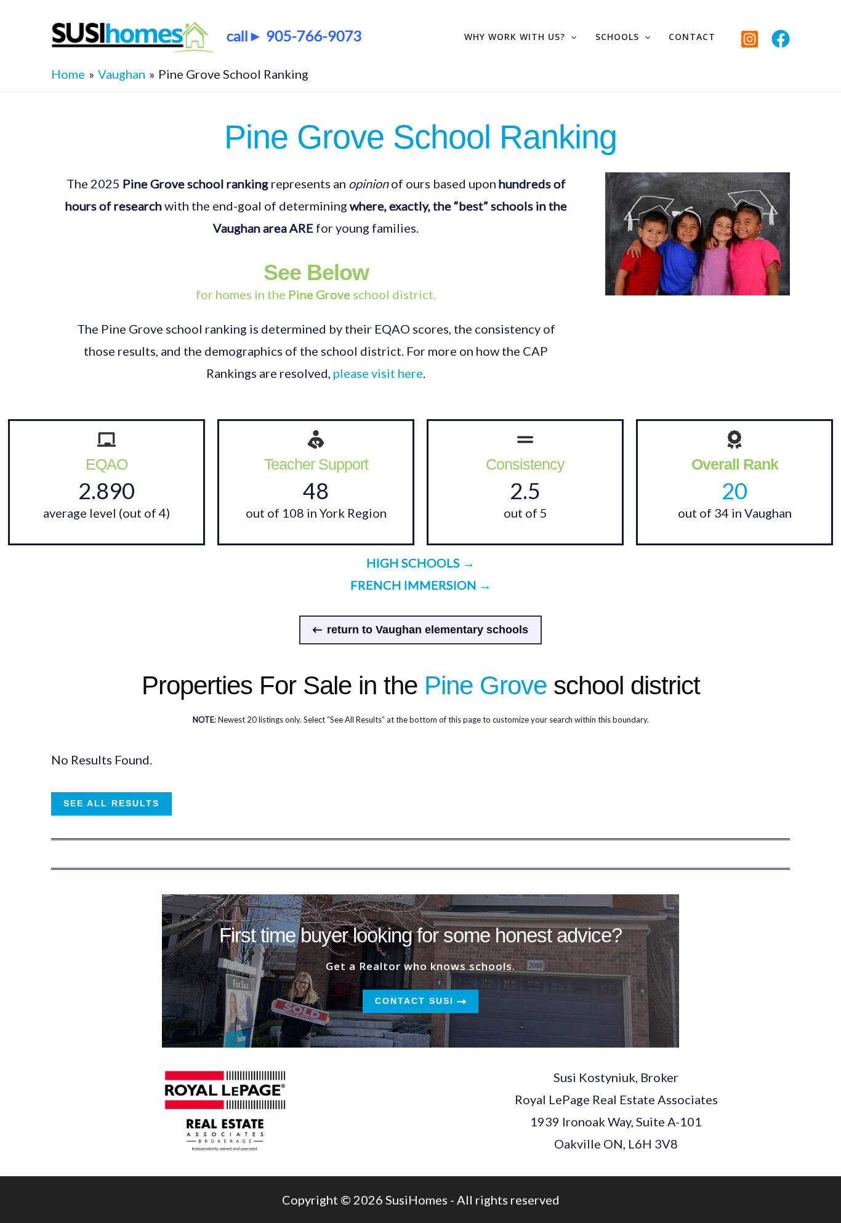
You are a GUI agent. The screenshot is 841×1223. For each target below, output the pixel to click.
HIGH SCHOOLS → (420, 562)
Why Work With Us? (514, 36)
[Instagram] (749, 39)
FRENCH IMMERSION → (420, 584)
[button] (420, 630)
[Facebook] (780, 39)
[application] (570, 37)
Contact (692, 36)
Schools (617, 36)
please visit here (378, 373)
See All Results (111, 803)
